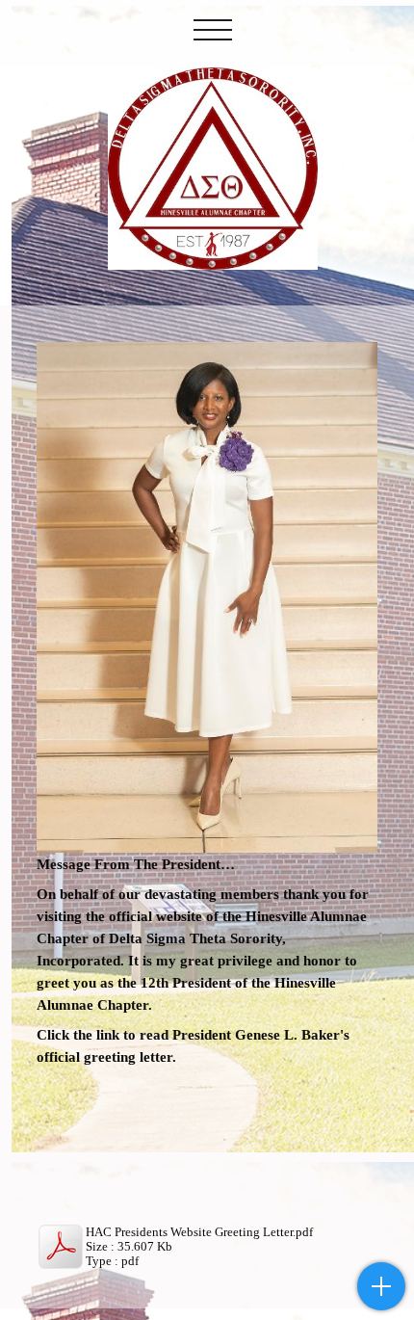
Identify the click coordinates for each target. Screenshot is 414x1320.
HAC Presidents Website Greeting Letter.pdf (199, 1232)
